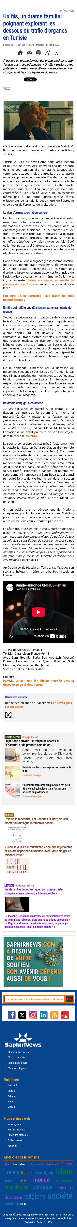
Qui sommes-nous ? (19, 1052)
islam (64, 1171)
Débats (11, 1096)
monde (41, 1179)
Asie (6, 1164)
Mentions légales (17, 1068)
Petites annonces (16, 1129)
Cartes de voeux (15, 1140)
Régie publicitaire (17, 1062)
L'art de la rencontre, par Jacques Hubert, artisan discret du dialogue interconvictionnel (36, 821)
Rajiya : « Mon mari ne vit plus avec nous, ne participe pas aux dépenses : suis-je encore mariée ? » (36, 925)
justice (8, 1181)
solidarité (11, 1203)
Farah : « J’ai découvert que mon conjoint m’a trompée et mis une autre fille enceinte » (34, 891)
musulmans (16, 1187)
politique (42, 1186)
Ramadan (12, 1145)
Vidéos (11, 1106)
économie (52, 1164)
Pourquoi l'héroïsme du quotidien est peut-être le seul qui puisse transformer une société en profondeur (47, 788)
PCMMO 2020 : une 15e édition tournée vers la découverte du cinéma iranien (38, 683)
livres (23, 1181)
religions (34, 1196)
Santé (10, 1101)
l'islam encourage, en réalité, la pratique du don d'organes (38, 282)
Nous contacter (16, 1057)
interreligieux (44, 1173)
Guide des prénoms (17, 1134)
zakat (22, 1204)
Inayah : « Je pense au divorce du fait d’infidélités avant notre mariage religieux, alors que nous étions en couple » (37, 917)
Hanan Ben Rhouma (24, 44)
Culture (11, 1090)
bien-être (19, 1164)
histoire (27, 1172)
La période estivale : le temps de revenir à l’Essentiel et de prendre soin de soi (32, 743)
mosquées (64, 1180)
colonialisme (35, 1164)
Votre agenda (14, 1124)
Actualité (12, 1085)
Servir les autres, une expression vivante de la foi (47, 769)
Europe (67, 1164)
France (11, 1172)
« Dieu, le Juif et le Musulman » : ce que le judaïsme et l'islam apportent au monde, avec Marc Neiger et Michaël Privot (38, 851)
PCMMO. (32, 436)
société (60, 1195)
